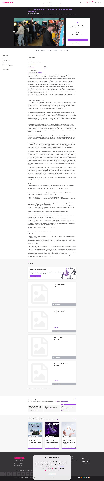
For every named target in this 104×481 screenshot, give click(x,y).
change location (57, 5)
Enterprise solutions (86, 463)
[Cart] (89, 2)
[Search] (45, 2)
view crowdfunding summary (78, 43)
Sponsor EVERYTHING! (8, 65)
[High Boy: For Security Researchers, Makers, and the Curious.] (52, 429)
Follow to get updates (65, 410)
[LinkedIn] (21, 463)
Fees (83, 458)
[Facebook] (14, 463)
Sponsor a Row (7, 63)
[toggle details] (42, 448)
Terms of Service (24, 477)
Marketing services (86, 460)
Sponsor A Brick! (7, 60)
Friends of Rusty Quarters (34, 13)
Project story (5, 55)
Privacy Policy (17, 477)
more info (30, 63)
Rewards (4, 58)
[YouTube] (18, 463)
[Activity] (92, 2)
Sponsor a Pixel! (7, 62)
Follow (78, 39)
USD (81, 2)
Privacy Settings (32, 477)
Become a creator (85, 461)
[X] (16, 463)
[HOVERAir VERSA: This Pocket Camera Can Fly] (69, 429)
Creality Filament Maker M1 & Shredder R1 (34, 442)
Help (57, 401)
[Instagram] (20, 463)
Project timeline (6, 69)
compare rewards (35, 276)
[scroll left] (14, 32)
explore (57, 419)
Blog (70, 461)
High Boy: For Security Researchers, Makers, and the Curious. (52, 442)
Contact (71, 458)
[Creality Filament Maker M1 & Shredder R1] (35, 429)
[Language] (86, 2)
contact (33, 63)
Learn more (36, 410)
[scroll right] (63, 32)
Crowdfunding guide (64, 401)
